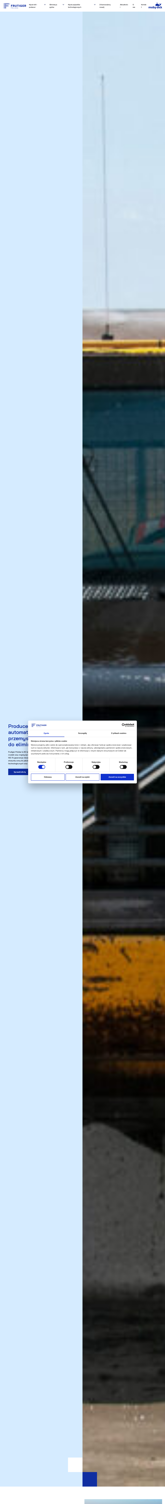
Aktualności (124, 5)
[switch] (68, 767)
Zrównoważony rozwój (105, 5)
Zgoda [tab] (46, 733)
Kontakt (143, 5)
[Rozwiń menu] (45, 4)
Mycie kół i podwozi (33, 5)
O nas (134, 5)
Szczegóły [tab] (82, 733)
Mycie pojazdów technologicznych (74, 5)
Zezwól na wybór (82, 777)
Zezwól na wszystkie (117, 777)
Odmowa (48, 777)
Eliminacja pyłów (53, 5)
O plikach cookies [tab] (118, 733)
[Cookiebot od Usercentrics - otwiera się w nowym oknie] (123, 725)
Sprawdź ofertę (20, 772)
